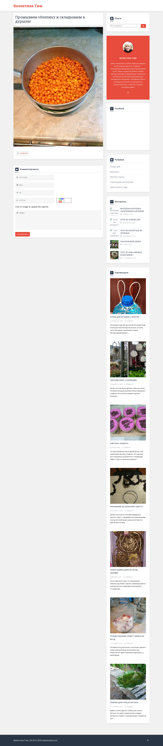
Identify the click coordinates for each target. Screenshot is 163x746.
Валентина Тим (27, 5)
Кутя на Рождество (130, 219)
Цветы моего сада (118, 187)
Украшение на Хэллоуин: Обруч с (126, 506)
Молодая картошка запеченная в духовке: (132, 209)
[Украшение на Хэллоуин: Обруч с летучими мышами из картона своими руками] (128, 485)
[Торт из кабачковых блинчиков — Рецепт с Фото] (114, 255)
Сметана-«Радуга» (119, 443)
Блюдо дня (115, 166)
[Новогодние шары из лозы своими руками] (128, 548)
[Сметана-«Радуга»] (128, 422)
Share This (24, 153)
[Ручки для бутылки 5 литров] (128, 296)
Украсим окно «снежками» (123, 380)
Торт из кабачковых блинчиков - (131, 253)
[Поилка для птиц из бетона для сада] (128, 681)
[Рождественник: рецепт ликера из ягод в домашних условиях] (128, 615)
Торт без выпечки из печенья (131, 231)
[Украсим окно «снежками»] (128, 359)
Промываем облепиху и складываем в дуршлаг (50, 19)
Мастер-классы (117, 177)
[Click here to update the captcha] (64, 200)
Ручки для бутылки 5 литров (124, 317)
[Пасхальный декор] (114, 244)
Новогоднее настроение (121, 182)
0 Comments (129, 321)
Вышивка (114, 171)
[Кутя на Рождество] (114, 222)
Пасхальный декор (130, 241)
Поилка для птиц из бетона (124, 702)
